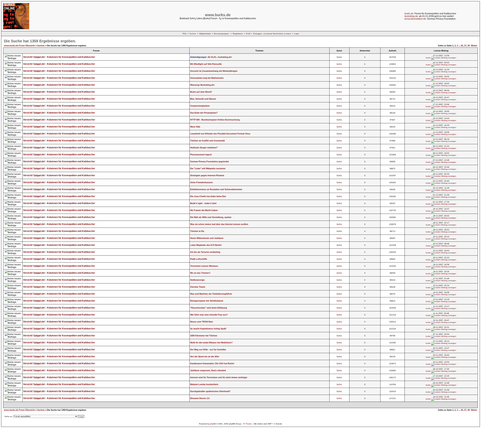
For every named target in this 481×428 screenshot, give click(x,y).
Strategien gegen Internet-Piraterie (207, 175)
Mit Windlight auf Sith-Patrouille (206, 64)
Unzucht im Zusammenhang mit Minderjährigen (213, 71)
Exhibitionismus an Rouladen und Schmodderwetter (216, 189)
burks (339, 57)
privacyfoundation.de (415, 19)
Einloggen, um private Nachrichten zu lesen (272, 34)
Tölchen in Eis (197, 231)
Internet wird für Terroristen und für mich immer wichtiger (218, 377)
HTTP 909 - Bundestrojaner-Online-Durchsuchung (215, 120)
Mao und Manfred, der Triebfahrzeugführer (211, 294)
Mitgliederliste (205, 34)
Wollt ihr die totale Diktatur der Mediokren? (211, 342)
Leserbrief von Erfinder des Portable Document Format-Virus (220, 134)
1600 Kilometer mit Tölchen (203, 335)
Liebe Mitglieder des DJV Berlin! (206, 245)
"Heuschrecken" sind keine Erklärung (208, 308)
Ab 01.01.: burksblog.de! (220, 57)
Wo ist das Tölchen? (200, 273)
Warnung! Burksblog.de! (202, 85)
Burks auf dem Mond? (201, 92)
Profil (248, 34)
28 (468, 45)
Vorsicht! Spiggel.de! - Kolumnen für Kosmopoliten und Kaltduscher (59, 57)
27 (465, 45)
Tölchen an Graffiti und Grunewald (207, 140)
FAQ (184, 34)
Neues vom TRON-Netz (201, 322)
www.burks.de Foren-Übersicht (19, 45)
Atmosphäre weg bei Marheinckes (207, 78)
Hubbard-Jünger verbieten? (204, 147)
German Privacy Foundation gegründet (209, 161)
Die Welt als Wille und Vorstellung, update (210, 217)
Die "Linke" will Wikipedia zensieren (207, 168)
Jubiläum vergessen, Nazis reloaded (208, 370)
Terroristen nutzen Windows (204, 266)
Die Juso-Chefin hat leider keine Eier (208, 196)
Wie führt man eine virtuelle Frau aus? (209, 315)
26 (462, 45)
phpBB (213, 424)
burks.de (409, 13)
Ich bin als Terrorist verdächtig (205, 252)
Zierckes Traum (197, 287)
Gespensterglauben (200, 106)
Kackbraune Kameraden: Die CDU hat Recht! (212, 363)
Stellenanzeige (197, 280)
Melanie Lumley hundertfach (204, 384)
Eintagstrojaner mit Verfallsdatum (206, 301)
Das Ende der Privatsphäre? (204, 113)
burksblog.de (411, 16)
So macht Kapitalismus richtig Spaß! (208, 328)
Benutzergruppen (221, 34)
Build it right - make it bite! (203, 203)
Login (296, 34)
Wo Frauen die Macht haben (204, 210)
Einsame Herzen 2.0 (199, 398)
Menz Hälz (195, 127)
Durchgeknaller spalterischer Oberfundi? (210, 391)
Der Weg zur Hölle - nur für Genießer (208, 349)
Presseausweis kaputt (201, 154)
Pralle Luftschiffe (198, 259)
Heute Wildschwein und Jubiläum (206, 238)
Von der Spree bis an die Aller (204, 356)
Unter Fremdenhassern (201, 182)
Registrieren (238, 34)
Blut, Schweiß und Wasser (203, 99)
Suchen (192, 34)
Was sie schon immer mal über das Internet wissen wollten (219, 224)
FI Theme (247, 424)
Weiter (474, 45)
